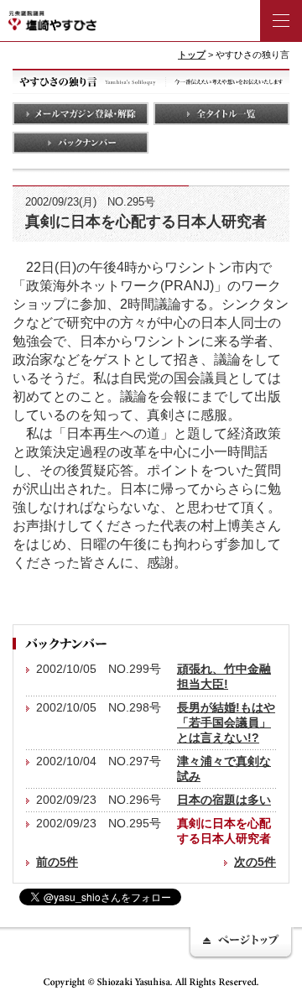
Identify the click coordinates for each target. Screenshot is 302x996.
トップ (192, 55)
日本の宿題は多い (224, 799)
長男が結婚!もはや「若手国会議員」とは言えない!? (226, 722)
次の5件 (255, 861)
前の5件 (57, 861)
